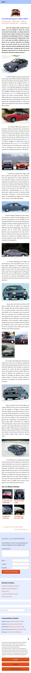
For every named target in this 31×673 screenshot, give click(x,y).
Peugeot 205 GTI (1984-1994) (12, 527)
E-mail (4, 564)
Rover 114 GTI (5, 591)
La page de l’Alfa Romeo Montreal (10, 586)
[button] (28, 639)
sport (17, 23)
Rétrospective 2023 (7, 596)
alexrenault (24, 23)
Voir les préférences (15, 669)
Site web (4, 568)
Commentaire (6, 549)
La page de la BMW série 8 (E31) (10, 594)
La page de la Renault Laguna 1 (9, 588)
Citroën (7, 23)
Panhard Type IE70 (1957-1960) (16, 626)
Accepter (15, 659)
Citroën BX (12, 23)
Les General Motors (21, 529)
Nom (4, 560)
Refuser (15, 664)
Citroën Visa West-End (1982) (15, 624)
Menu (3, 2)
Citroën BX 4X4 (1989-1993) (14, 632)
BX (23, 21)
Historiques (17, 21)
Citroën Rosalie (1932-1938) (17, 621)
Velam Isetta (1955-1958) (19, 629)
